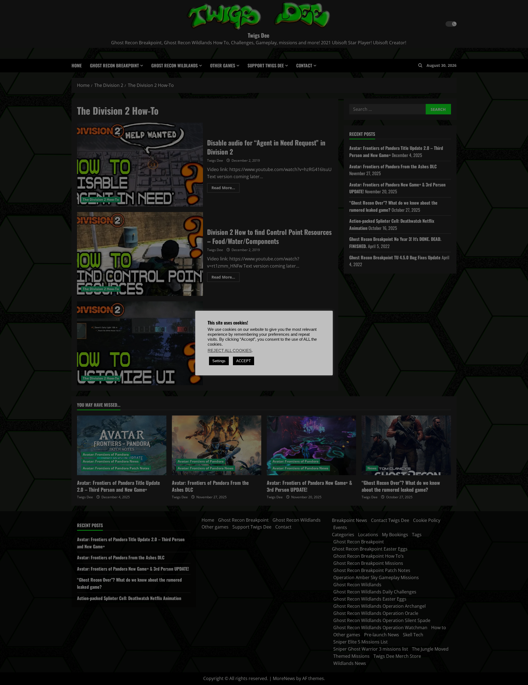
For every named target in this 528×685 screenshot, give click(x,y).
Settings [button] (219, 361)
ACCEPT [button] (243, 361)
